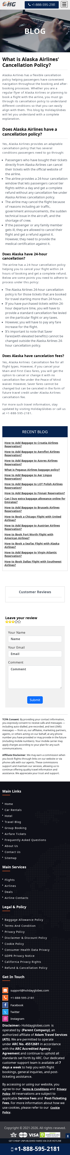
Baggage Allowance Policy (24, 920)
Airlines (10, 886)
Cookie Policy (14, 944)
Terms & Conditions (35, 1089)
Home (9, 804)
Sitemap (11, 858)
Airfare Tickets (15, 834)
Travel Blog (13, 822)
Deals (9, 892)
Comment (16, 662)
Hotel (8, 816)
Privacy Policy (15, 932)
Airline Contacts (16, 898)
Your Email (16, 647)
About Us (11, 846)
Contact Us (13, 852)
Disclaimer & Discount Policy (26, 938)
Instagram (17, 1019)
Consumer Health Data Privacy (27, 950)
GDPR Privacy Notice (20, 956)
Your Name (16, 632)
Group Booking (16, 828)
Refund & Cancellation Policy (26, 968)
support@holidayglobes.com (29, 990)
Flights (10, 880)
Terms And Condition (20, 926)
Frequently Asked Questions (25, 840)
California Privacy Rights (23, 962)
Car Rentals (13, 810)
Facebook (16, 1005)
